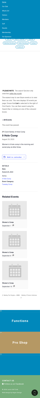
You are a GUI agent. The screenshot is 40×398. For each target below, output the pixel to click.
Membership (6, 32)
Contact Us (8, 381)
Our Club (5, 6)
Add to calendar (14, 157)
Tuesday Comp (7, 184)
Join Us (9, 39)
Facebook (20, 47)
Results (4, 28)
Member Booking (9, 43)
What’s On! (5, 11)
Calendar (30, 39)
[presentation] (14, 210)
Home (4, 2)
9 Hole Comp (6, 179)
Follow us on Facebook (14, 384)
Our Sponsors (6, 37)
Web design (6, 392)
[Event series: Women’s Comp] (13, 225)
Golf (3, 24)
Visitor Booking (23, 43)
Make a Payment (20, 39)
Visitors (4, 15)
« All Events (7, 120)
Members (5, 19)
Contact (33, 43)
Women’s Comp (8, 222)
